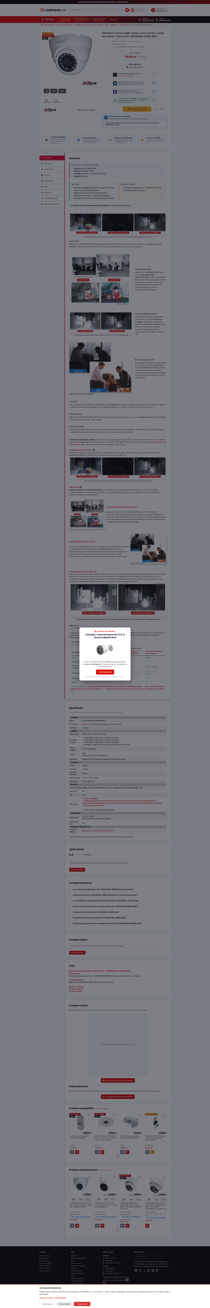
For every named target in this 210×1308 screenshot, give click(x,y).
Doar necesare (47, 1304)
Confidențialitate (60, 1298)
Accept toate (82, 1304)
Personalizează (64, 1304)
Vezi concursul (105, 672)
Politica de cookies (46, 1298)
